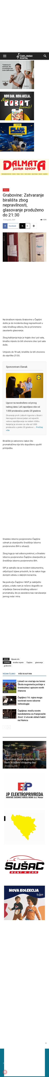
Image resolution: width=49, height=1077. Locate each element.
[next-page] (8, 727)
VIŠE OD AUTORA (25, 674)
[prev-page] (4, 727)
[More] (34, 226)
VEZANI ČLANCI (9, 674)
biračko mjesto (18, 662)
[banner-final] (24, 919)
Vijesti (6, 190)
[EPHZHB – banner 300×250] (24, 806)
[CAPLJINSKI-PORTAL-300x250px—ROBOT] (17, 119)
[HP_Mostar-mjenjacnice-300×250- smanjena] (24, 843)
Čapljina (29, 662)
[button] (4, 56)
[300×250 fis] (17, 137)
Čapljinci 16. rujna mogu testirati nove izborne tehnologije (30, 700)
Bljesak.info (15, 659)
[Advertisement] (24, 26)
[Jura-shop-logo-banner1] (24, 175)
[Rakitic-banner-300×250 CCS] (17, 88)
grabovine (7, 666)
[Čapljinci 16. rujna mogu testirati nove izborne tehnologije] (9, 700)
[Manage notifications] (5, 1072)
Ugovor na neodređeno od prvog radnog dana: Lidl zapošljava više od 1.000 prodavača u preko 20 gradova (23, 407)
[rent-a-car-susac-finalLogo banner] (24, 881)
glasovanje (39, 662)
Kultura (6, 717)
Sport (5, 692)
